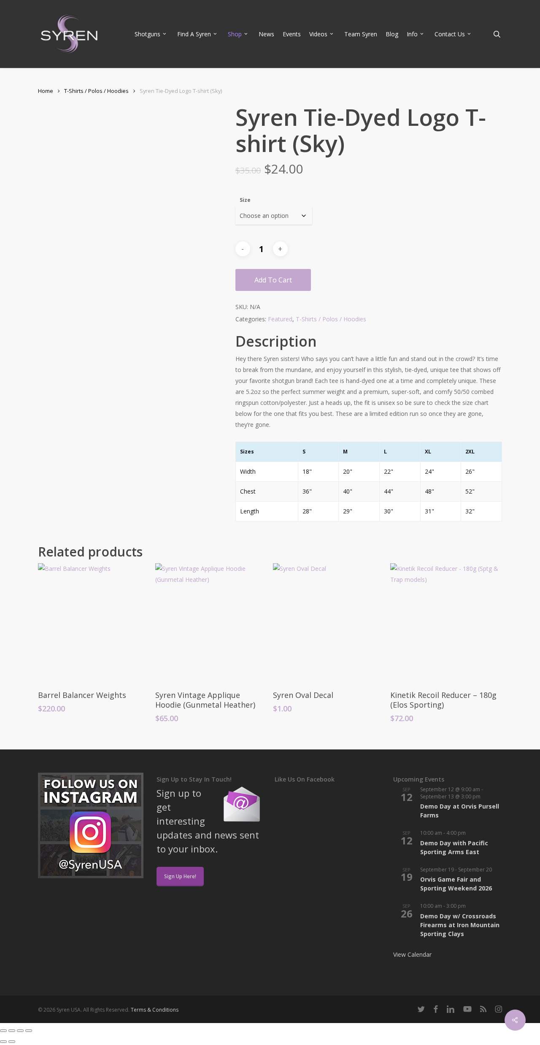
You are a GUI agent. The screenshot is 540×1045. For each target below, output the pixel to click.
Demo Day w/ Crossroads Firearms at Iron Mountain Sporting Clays (460, 925)
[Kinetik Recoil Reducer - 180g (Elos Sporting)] (446, 622)
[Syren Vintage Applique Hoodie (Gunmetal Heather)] (211, 622)
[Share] (20, 1030)
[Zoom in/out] (3, 1030)
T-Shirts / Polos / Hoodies (96, 91)
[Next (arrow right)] (11, 1041)
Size (245, 200)
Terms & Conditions (154, 1009)
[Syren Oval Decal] (328, 622)
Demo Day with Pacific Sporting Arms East (454, 847)
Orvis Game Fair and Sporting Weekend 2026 (456, 883)
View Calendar (412, 954)
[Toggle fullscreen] (11, 1030)
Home (45, 91)
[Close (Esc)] (28, 1030)
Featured (280, 319)
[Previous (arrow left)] (3, 1041)
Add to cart (273, 280)
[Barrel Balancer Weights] (93, 622)
